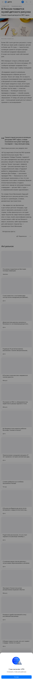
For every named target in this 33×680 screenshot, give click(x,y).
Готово (16, 677)
